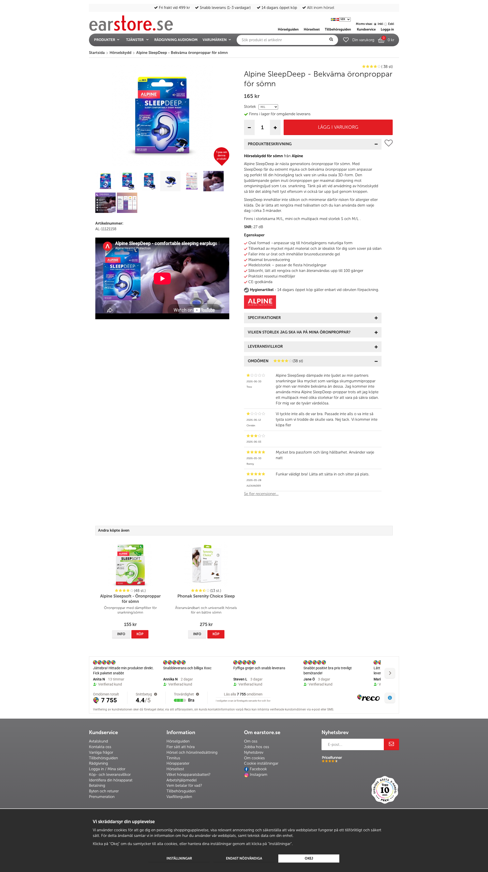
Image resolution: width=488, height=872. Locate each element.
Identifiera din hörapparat (110, 780)
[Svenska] (333, 19)
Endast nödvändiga (244, 858)
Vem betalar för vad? (184, 785)
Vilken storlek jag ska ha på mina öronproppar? (299, 332)
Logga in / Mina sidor (107, 769)
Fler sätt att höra (180, 747)
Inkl (380, 24)
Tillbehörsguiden (103, 758)
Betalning (97, 785)
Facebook (258, 769)
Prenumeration (102, 796)
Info (121, 634)
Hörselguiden (178, 741)
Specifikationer (264, 317)
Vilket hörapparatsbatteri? (188, 774)
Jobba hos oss (256, 747)
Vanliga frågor (101, 752)
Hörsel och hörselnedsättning (192, 752)
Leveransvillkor (265, 346)
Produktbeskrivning (270, 144)
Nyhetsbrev (253, 752)
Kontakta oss (100, 747)
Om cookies (254, 758)
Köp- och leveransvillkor (110, 774)
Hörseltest (175, 769)
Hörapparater (177, 763)
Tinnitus (173, 758)
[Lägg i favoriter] (389, 320)
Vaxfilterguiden (179, 796)
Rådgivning (98, 763)
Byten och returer (104, 791)
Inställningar (179, 858)
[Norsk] (337, 19)
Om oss (250, 741)
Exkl (391, 24)
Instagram (258, 774)
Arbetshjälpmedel (181, 780)
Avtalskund (98, 741)
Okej (309, 858)
